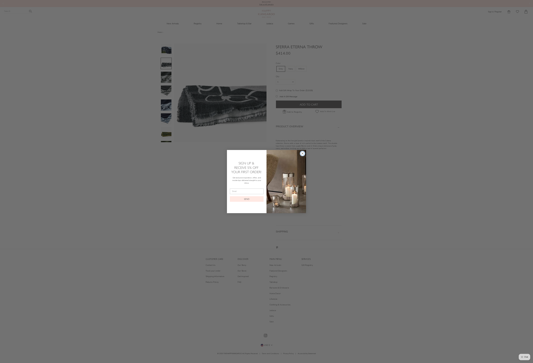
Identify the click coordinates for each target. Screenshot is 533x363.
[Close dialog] (302, 153)
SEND (246, 199)
